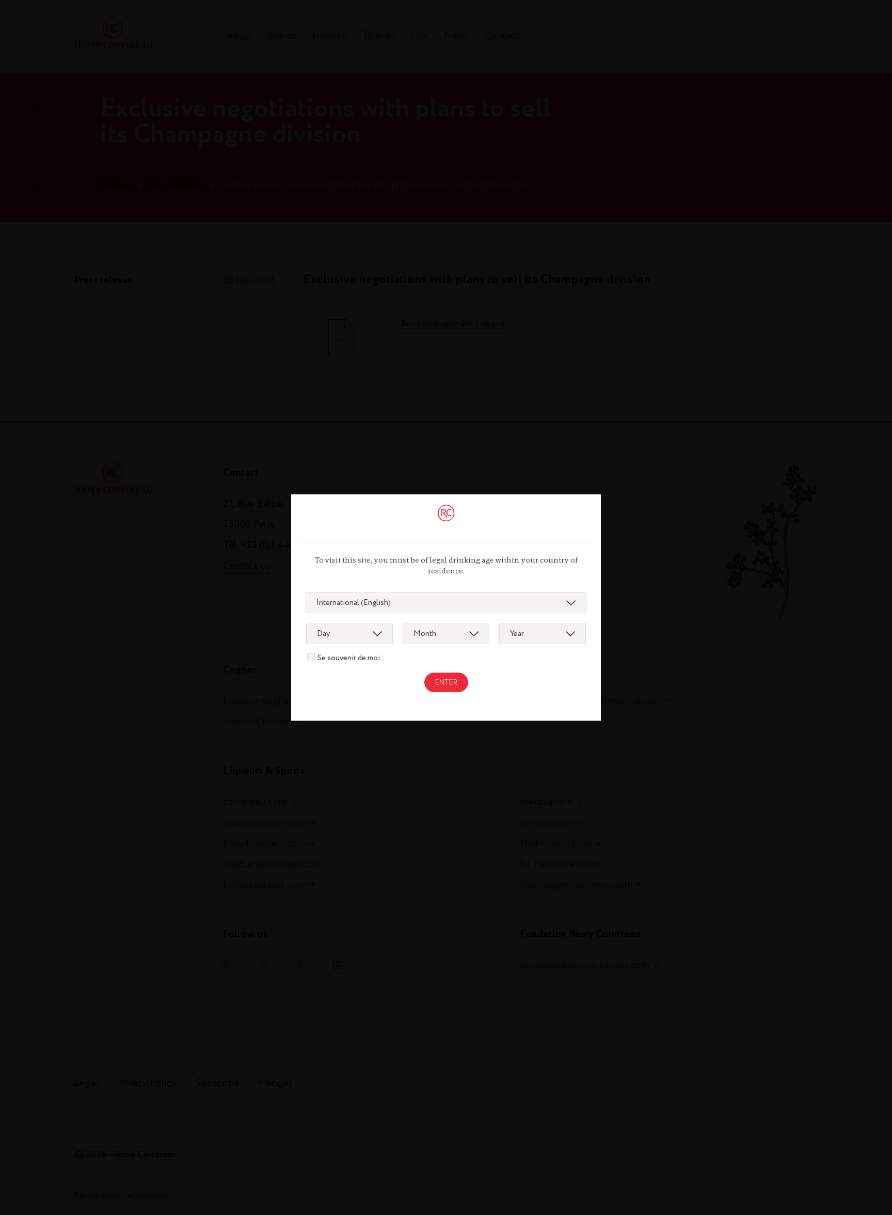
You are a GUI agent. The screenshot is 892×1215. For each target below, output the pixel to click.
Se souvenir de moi (348, 658)
